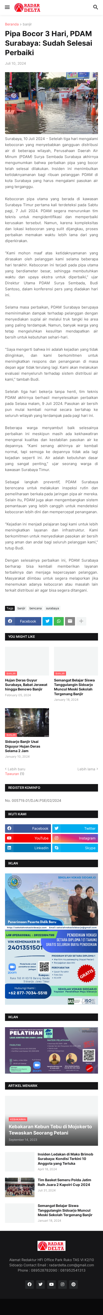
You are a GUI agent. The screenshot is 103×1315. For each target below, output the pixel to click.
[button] (7, 7)
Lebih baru (16, 769)
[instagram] (62, 1284)
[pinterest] (73, 1284)
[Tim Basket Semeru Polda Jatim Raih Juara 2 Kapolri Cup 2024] (19, 1187)
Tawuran (12, 774)
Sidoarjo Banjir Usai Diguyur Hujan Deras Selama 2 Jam (22, 746)
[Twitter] (47, 621)
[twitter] (40, 1284)
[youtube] (51, 1284)
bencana (36, 608)
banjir (27, 24)
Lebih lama (86, 769)
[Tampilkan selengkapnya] (81, 621)
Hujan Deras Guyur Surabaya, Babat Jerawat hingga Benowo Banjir (26, 684)
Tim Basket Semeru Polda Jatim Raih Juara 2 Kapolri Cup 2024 (64, 1182)
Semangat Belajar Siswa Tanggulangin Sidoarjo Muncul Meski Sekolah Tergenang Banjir (74, 687)
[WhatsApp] (59, 621)
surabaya (52, 608)
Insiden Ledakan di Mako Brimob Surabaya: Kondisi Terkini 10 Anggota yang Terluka (65, 1158)
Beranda (12, 24)
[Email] (70, 621)
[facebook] (29, 1284)
